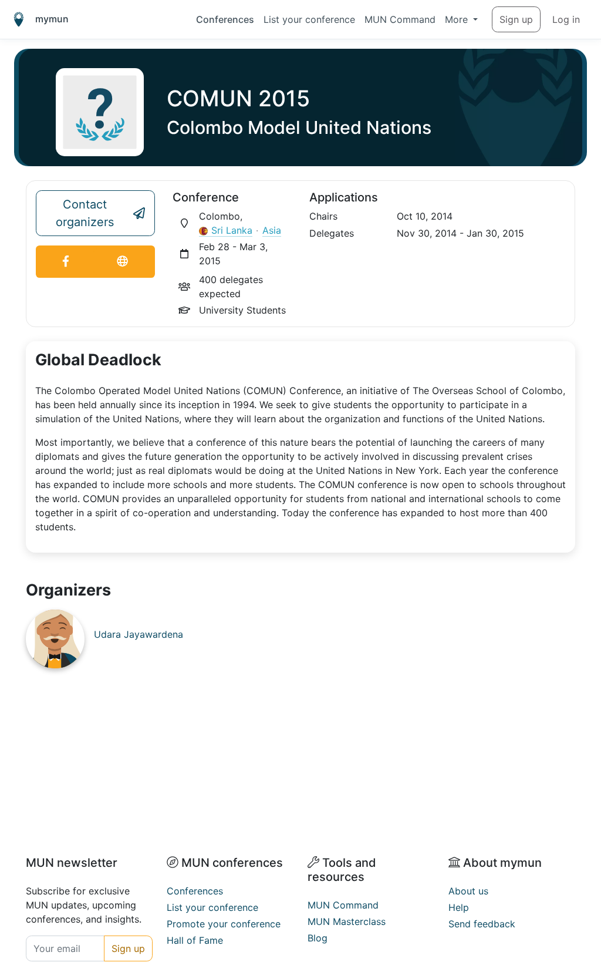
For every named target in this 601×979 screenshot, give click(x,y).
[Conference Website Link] (122, 261)
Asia (271, 230)
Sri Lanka (231, 230)
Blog (317, 938)
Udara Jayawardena (138, 634)
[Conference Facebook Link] (66, 261)
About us (468, 891)
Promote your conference (224, 924)
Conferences (225, 19)
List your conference (309, 19)
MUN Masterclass (347, 921)
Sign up (516, 19)
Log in (566, 19)
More (458, 19)
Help (458, 907)
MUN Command (399, 19)
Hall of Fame (195, 940)
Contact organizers (85, 213)
